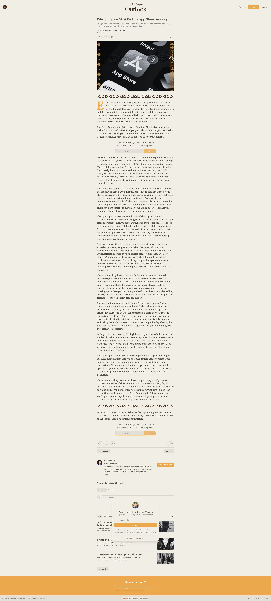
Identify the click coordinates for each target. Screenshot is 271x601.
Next (167, 451)
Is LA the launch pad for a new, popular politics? (114, 543)
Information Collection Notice (135, 532)
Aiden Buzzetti (122, 560)
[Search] (240, 7)
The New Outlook (103, 30)
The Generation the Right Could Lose (119, 554)
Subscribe (253, 7)
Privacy (29, 598)
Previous (105, 451)
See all (101, 569)
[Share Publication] (245, 7)
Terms (34, 598)
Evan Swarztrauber (118, 30)
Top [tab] (99, 516)
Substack (249, 598)
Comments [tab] (102, 490)
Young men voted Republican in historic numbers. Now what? (119, 557)
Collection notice (41, 598)
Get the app (144, 598)
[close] (156, 502)
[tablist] (106, 490)
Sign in (264, 7)
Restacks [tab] (111, 490)
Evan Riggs (121, 545)
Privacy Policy (151, 532)
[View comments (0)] (106, 37)
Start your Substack (131, 598)
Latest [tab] (105, 516)
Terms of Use (146, 530)
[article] (135, 544)
